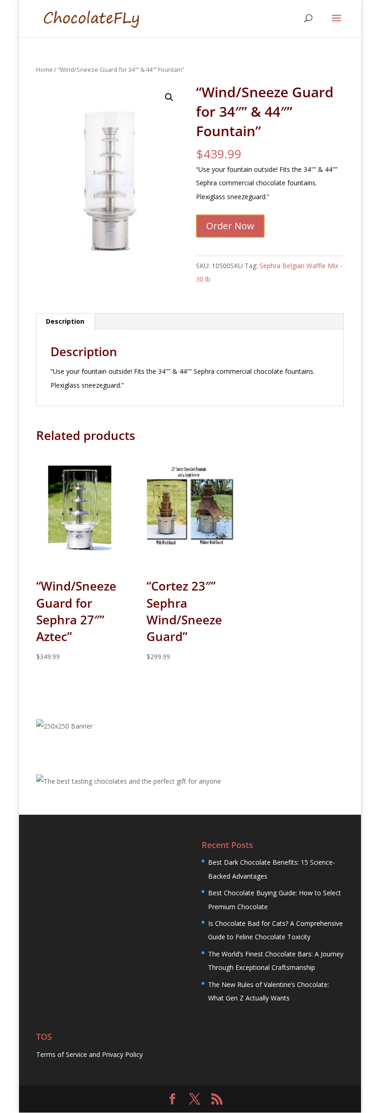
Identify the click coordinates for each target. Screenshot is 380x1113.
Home (44, 69)
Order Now (230, 226)
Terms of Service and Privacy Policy (89, 1054)
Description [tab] (65, 321)
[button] (169, 97)
